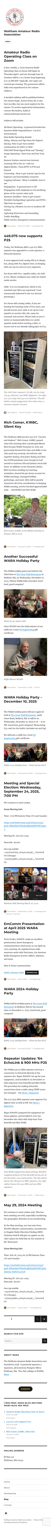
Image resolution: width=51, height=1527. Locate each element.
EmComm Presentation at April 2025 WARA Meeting (24, 928)
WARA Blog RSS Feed (16, 1405)
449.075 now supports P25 (18, 1422)
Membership (10, 1493)
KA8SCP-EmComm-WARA (14, 972)
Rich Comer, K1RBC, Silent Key (21, 424)
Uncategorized (37, 226)
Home (7, 1482)
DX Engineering (26, 629)
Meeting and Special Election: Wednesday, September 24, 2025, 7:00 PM (22, 789)
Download (31, 972)
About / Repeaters (30, 1093)
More (6, 1374)
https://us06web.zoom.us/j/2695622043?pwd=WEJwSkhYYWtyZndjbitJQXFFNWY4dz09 (25, 825)
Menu (7, 41)
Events (36, 687)
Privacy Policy (39, 1520)
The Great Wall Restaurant (28, 574)
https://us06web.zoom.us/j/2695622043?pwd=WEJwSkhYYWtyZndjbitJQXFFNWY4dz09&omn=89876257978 (25, 1268)
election (9, 914)
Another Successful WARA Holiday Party (21, 558)
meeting (16, 914)
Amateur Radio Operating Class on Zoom (20, 56)
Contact (8, 1505)
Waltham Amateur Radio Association (18, 1520)
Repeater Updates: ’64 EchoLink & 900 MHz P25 (25, 1060)
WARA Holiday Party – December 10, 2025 (23, 699)
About (7, 1488)
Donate (25, 1389)
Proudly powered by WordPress (15, 1522)
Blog (6, 1499)
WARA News (37, 412)
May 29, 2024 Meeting (23, 1205)
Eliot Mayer (11, 226)
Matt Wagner (12, 412)
